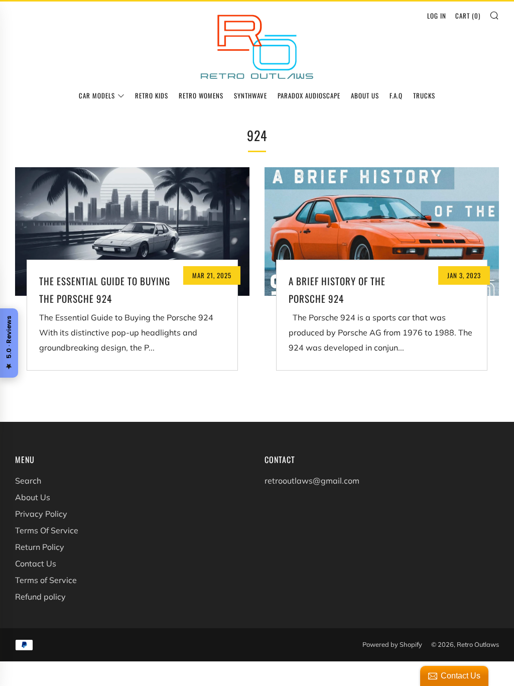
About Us (365, 95)
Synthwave (250, 95)
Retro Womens (201, 95)
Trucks (424, 95)
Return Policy (39, 547)
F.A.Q (396, 95)
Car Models (97, 95)
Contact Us (35, 563)
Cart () (467, 16)
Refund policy (40, 597)
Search (28, 481)
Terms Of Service (46, 530)
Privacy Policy (41, 514)
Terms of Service (46, 580)
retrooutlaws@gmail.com (312, 481)
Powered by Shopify (392, 644)
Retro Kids (151, 95)
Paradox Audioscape (309, 95)
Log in (436, 16)
